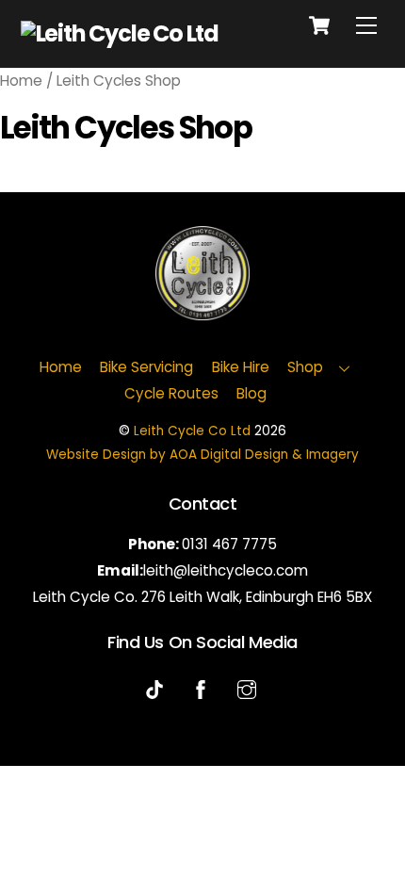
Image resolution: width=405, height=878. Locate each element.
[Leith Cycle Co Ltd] (120, 33)
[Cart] (319, 25)
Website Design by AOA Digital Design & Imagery (202, 454)
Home (21, 80)
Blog (251, 393)
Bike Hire (240, 367)
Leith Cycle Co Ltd (192, 431)
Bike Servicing (146, 367)
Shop (305, 367)
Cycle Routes (171, 393)
